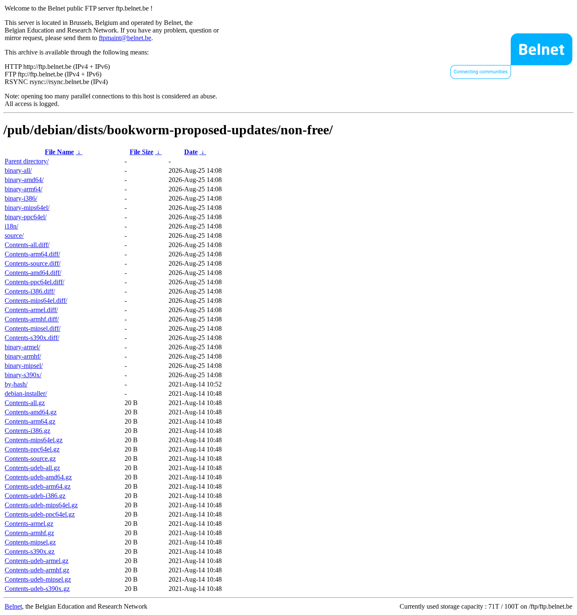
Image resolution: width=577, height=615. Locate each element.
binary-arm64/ (23, 189)
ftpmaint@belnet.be (125, 37)
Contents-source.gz (30, 458)
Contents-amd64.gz (31, 412)
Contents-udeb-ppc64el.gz (40, 514)
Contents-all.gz (25, 402)
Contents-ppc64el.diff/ (34, 282)
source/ (14, 235)
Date (191, 151)
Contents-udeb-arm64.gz (38, 486)
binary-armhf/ (23, 356)
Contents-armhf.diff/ (32, 319)
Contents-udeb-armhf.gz (37, 570)
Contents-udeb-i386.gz (35, 495)
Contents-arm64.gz (30, 421)
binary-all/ (18, 170)
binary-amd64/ (24, 179)
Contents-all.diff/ (27, 244)
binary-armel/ (22, 347)
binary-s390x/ (23, 374)
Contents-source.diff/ (32, 263)
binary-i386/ (21, 198)
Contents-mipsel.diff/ (32, 328)
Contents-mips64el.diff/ (36, 300)
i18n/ (11, 226)
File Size (141, 151)
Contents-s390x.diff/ (32, 337)
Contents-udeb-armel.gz (36, 560)
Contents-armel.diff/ (31, 309)
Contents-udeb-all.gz (32, 467)
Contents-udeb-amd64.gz (38, 477)
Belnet (13, 606)
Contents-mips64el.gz (34, 440)
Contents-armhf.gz (29, 532)
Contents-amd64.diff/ (33, 272)
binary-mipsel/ (24, 365)
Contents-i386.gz (27, 430)
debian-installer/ (26, 393)
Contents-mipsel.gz (30, 542)
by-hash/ (16, 384)
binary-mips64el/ (27, 207)
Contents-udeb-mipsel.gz (38, 579)
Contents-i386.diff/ (30, 291)
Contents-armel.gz (29, 523)
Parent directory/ (27, 161)
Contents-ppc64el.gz (32, 449)
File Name (59, 151)
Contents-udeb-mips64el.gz (41, 505)
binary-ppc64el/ (25, 216)
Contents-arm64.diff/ (32, 254)
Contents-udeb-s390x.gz (37, 588)
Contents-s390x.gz (29, 551)
